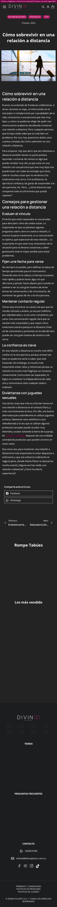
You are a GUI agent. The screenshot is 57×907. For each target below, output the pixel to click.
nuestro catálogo (15, 435)
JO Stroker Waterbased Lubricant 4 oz (38, 645)
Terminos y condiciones (28, 886)
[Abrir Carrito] (52, 6)
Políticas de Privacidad (28, 889)
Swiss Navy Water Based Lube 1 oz (14, 687)
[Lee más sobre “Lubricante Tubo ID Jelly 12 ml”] (50, 679)
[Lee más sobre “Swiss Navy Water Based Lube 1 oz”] (23, 679)
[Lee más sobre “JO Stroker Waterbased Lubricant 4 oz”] (50, 635)
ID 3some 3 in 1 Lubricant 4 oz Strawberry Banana (15, 645)
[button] (28, 493)
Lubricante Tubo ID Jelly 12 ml (41, 687)
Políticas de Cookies (28, 891)
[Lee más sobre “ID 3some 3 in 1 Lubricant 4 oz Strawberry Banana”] (23, 635)
